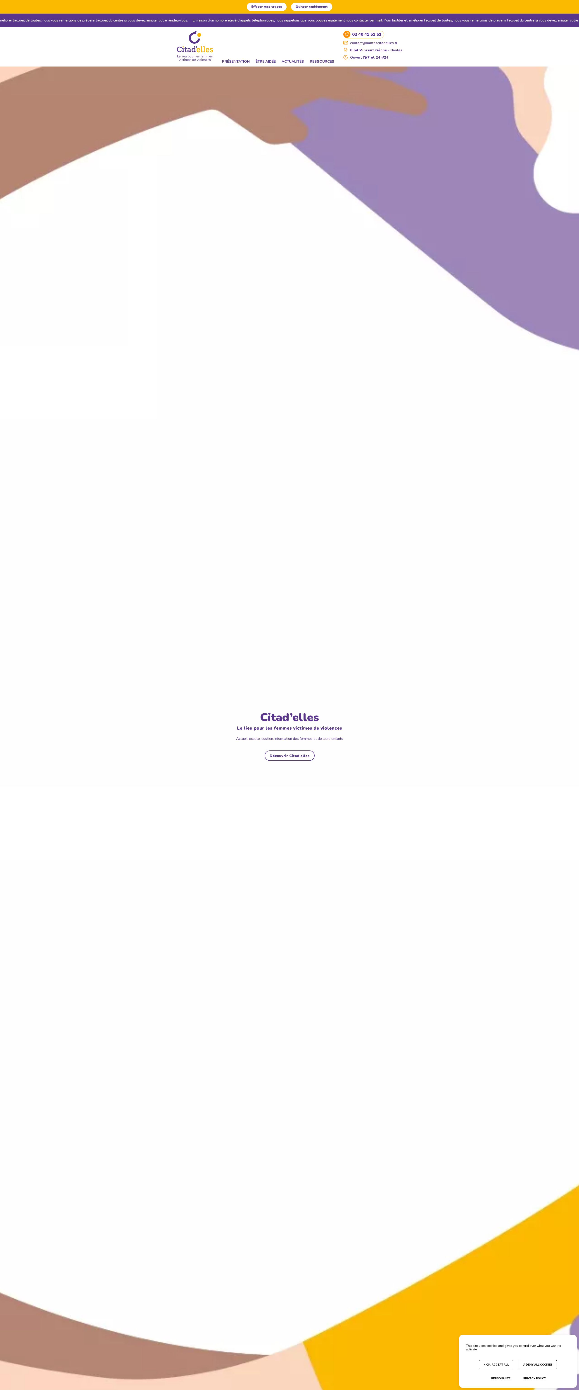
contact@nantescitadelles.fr (373, 42)
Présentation (236, 61)
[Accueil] (195, 46)
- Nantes (376, 50)
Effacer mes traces (266, 7)
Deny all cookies (539, 1364)
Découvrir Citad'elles (290, 755)
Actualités (293, 61)
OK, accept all (497, 1364)
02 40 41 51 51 (367, 34)
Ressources (322, 61)
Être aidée (266, 61)
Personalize (500, 1378)
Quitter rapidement (312, 7)
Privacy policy (534, 1378)
